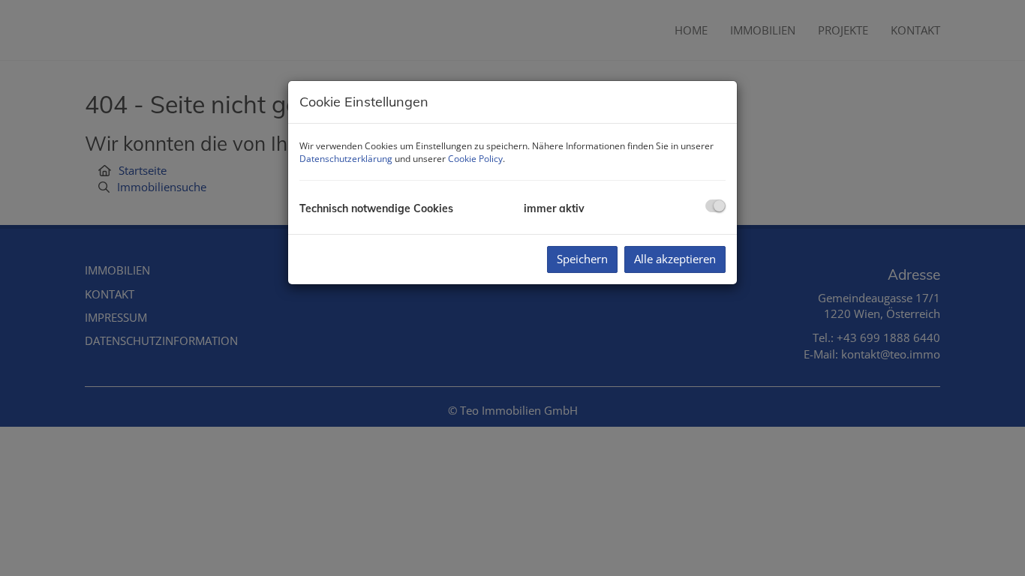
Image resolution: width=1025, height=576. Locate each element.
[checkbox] (715, 206)
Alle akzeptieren (675, 258)
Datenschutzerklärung (345, 158)
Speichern (582, 258)
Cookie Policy (475, 158)
